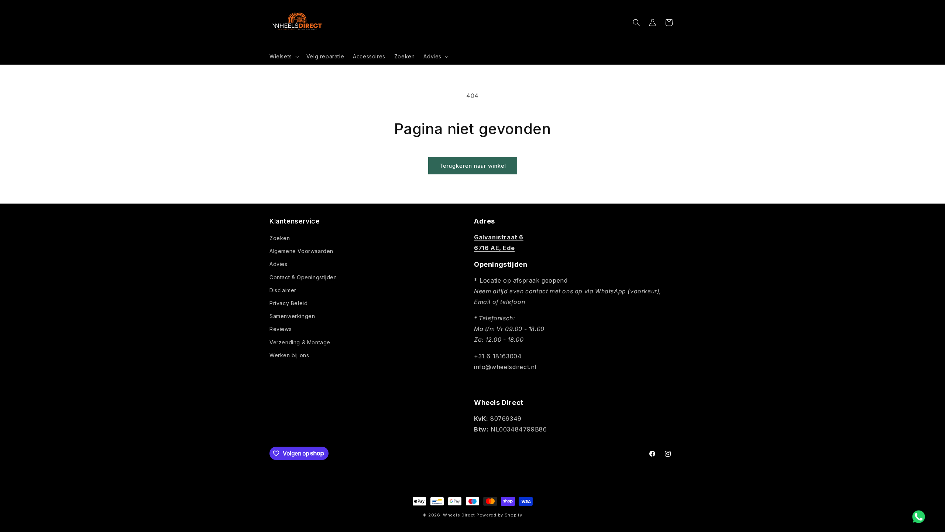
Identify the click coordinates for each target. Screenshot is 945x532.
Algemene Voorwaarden (301, 251)
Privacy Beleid (288, 303)
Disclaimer (282, 290)
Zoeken (279, 238)
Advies (278, 264)
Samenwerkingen (292, 316)
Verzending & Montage (299, 342)
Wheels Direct (459, 515)
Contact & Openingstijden (303, 277)
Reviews (280, 329)
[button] (283, 56)
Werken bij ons (289, 355)
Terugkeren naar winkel (472, 165)
